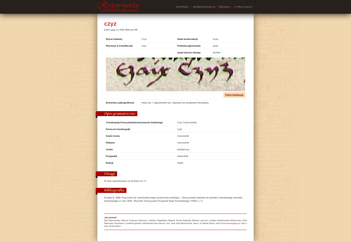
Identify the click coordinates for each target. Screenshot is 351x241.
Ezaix (215, 39)
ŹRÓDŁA (224, 7)
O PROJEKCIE (243, 7)
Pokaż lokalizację (234, 95)
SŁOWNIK (182, 7)
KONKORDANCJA (204, 7)
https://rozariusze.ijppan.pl (228, 223)
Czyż (144, 39)
